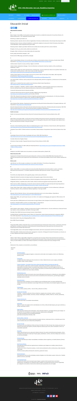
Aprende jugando (21, 252)
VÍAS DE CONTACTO (35, 15)
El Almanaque (20, 287)
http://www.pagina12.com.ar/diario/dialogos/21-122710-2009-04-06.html (25, 194)
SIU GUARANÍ (26, 15)
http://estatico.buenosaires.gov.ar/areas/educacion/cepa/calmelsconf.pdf (26, 72)
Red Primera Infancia (21, 344)
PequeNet (19, 331)
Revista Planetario (21, 354)
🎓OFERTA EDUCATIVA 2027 (32, 18)
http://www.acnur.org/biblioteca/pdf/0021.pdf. (20, 94)
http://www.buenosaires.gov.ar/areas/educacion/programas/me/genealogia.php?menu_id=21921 (31, 136)
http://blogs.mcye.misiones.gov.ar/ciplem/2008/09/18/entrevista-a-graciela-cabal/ (34, 61)
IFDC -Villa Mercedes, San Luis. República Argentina (36, 8)
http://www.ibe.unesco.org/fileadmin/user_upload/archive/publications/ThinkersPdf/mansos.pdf (42, 215)
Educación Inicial (21, 280)
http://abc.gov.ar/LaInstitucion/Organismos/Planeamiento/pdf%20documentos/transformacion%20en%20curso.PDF (35, 109)
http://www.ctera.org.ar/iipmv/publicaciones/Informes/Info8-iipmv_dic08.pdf (26, 98)
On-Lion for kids (20, 323)
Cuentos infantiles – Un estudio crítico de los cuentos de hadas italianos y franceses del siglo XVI (37, 264)
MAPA (54, 1)
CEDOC (45, 1)
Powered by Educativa (41, 399)
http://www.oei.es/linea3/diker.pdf (24, 104)
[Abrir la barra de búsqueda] (68, 18)
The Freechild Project (21, 359)
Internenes (19, 303)
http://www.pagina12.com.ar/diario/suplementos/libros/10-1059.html (25, 204)
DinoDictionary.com (21, 273)
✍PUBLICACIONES (21, 18)
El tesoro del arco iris (21, 299)
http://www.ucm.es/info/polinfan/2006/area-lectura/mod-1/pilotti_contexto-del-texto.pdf (29, 185)
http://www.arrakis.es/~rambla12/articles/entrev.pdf (21, 84)
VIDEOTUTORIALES (65, 1)
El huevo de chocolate (22, 291)
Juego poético (20, 309)
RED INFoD (50, 1)
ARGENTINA (41, 1)
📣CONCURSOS (44, 18)
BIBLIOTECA (58, 1)
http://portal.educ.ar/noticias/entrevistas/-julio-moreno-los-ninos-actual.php (26, 164)
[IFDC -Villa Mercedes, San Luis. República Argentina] (13, 8)
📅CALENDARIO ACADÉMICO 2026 (48, 15)
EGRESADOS (62, 18)
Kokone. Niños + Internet (22, 318)
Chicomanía (19, 258)
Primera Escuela (20, 338)
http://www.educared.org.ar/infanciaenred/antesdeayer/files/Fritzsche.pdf (26, 127)
